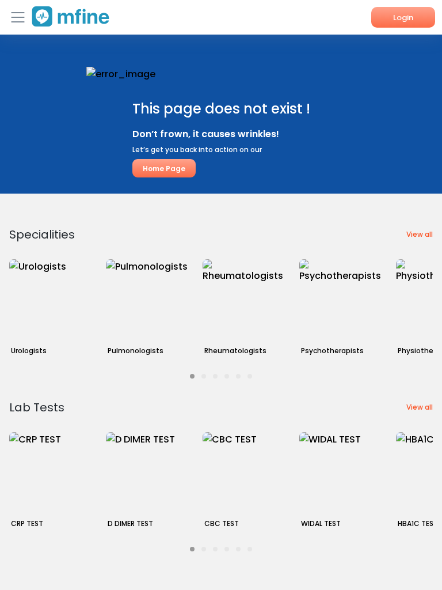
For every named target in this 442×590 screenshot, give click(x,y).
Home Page (164, 168)
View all (419, 234)
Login (403, 17)
